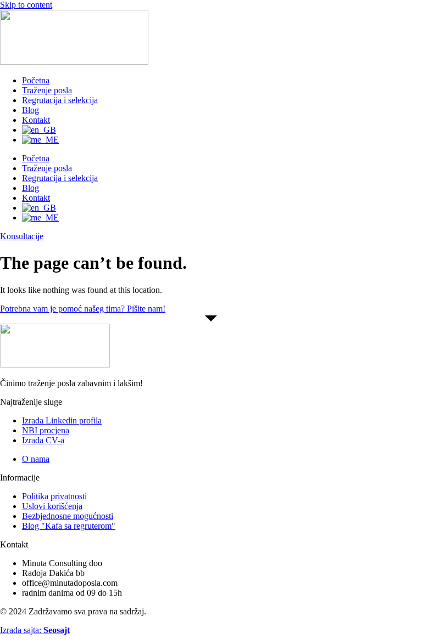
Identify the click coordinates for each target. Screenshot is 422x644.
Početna (35, 80)
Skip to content (26, 4)
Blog (30, 110)
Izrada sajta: (35, 630)
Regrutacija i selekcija (60, 100)
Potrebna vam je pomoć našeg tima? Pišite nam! (82, 308)
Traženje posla (47, 90)
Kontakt (36, 120)
